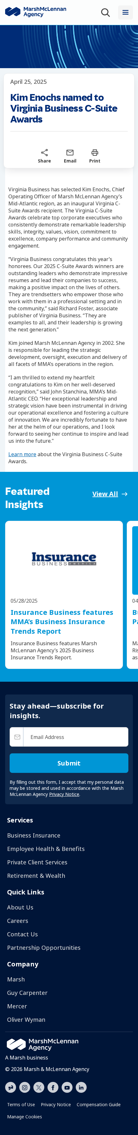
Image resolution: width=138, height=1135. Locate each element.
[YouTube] (67, 1086)
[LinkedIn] (81, 1086)
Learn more (22, 454)
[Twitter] (38, 1086)
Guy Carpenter (27, 992)
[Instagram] (24, 1087)
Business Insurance (33, 835)
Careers (17, 921)
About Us (20, 907)
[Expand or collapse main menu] (125, 12)
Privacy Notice (56, 1104)
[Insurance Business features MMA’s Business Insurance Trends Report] (64, 560)
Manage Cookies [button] (24, 1117)
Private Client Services (37, 862)
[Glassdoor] (10, 1087)
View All (105, 493)
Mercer (17, 1006)
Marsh (16, 979)
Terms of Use (21, 1104)
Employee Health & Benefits (46, 849)
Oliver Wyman (26, 1019)
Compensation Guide (99, 1104)
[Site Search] (107, 13)
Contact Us (22, 934)
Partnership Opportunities (44, 947)
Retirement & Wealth (36, 875)
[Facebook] (52, 1086)
